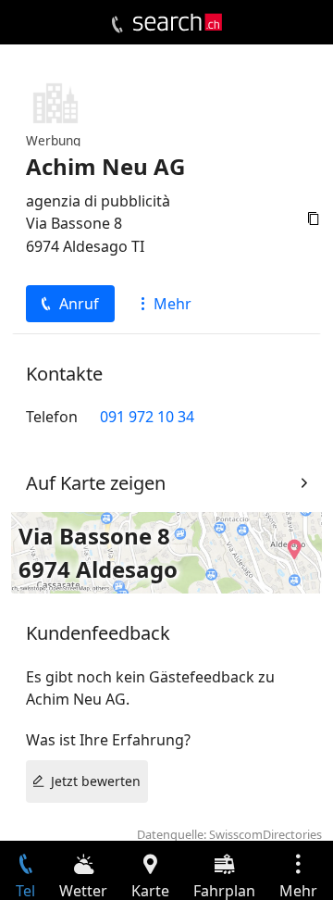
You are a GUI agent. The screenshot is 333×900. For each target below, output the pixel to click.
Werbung (53, 140)
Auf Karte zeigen (96, 482)
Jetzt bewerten (96, 781)
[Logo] (177, 22)
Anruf (79, 304)
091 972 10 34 (147, 416)
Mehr (172, 304)
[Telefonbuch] (117, 25)
